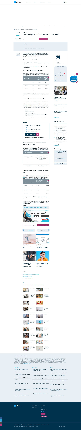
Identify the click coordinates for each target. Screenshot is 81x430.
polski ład (61, 362)
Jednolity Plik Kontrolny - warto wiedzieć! (57, 386)
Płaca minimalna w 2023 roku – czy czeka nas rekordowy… (32, 321)
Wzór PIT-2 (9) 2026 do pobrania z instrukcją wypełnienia (61, 131)
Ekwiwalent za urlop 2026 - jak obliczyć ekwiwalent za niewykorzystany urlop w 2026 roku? (61, 138)
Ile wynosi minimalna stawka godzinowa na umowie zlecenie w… (46, 341)
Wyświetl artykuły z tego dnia (58, 80)
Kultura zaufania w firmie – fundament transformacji (40, 388)
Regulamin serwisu (23, 424)
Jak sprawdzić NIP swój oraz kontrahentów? (21, 369)
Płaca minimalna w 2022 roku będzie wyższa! (32, 328)
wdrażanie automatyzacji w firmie (50, 360)
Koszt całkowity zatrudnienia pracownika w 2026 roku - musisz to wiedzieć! (35, 207)
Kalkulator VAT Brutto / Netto (61, 163)
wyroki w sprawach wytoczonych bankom (53, 362)
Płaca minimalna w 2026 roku (28, 278)
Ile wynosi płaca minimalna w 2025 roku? (46, 308)
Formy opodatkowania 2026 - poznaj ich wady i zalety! (23, 393)
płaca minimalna (26, 38)
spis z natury (28, 359)
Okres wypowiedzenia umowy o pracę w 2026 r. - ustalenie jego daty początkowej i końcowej (61, 127)
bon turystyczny (20, 363)
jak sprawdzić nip (16, 358)
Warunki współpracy (29, 424)
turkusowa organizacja (62, 359)
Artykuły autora (18, 39)
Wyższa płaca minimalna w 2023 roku (46, 315)
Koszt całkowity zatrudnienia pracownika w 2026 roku (41, 375)
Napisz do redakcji (44, 416)
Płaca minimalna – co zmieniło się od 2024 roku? (31, 274)
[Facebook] (1, 418)
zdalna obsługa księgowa (23, 362)
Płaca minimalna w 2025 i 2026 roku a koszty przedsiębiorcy (33, 284)
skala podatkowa (22, 359)
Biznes (15, 26)
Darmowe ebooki (42, 2)
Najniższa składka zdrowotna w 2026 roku (32, 347)
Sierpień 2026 (60, 66)
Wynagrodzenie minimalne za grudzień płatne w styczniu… (46, 347)
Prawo (37, 26)
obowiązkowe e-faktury (38, 362)
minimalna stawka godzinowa (43, 197)
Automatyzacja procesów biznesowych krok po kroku (41, 383)
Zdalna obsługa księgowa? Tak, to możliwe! (57, 384)
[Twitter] (1, 420)
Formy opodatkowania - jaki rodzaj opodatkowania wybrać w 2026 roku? (42, 265)
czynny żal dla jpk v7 (34, 359)
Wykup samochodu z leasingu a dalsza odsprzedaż (22, 374)
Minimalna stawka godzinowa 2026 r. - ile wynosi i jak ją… (46, 334)
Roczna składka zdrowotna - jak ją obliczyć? (21, 377)
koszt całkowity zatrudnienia (41, 359)
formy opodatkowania (55, 358)
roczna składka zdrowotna (38, 358)
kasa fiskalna (22, 358)
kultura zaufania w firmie (40, 360)
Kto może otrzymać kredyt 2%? (56, 393)
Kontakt (42, 407)
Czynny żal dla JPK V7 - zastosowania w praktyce (40, 373)
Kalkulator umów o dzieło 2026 (61, 161)
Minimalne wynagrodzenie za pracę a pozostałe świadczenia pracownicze (34, 48)
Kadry (44, 26)
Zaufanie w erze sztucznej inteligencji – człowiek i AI (40, 378)
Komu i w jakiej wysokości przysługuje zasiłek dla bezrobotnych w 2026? (61, 135)
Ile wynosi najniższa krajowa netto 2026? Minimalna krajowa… (32, 302)
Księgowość (23, 26)
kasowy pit (44, 358)
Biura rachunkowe (53, 26)
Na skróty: (25, 43)
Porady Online (28, 2)
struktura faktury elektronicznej (35, 361)
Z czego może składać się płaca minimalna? (30, 47)
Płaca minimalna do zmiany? (27, 276)
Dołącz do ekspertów (43, 409)
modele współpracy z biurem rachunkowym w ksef (22, 361)
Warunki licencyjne (43, 424)
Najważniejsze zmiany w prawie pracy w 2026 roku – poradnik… (33, 334)
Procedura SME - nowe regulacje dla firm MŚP (58, 375)
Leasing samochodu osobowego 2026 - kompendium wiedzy (27, 265)
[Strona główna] (14, 29)
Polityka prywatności (16, 424)
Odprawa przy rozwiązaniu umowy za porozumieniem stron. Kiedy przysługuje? (61, 143)
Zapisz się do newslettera (43, 38)
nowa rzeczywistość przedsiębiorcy (61, 360)
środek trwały (49, 358)
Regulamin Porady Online (36, 424)
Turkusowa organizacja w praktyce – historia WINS (40, 380)
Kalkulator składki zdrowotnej (61, 158)
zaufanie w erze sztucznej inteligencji (52, 359)
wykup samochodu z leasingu (29, 358)
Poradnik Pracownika (34, 407)
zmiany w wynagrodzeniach (50, 361)
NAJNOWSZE (55, 95)
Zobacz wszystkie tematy (27, 363)
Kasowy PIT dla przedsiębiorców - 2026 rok (21, 383)
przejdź (73, 80)
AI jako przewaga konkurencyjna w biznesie (39, 385)
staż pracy (35, 66)
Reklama (35, 2)
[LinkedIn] (1, 421)
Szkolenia (49, 2)
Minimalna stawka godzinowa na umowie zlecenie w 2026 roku (46, 328)
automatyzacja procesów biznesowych (20, 360)
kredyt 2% (44, 362)
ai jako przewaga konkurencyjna (31, 360)
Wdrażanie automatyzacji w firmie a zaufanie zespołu (41, 391)
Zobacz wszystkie (56, 117)
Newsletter (43, 413)
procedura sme (43, 361)
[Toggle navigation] (66, 2)
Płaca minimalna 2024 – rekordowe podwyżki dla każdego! (33, 315)
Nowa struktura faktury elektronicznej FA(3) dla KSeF (59, 373)
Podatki (31, 26)
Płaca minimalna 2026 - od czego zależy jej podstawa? (32, 295)
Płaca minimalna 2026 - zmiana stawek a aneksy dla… (46, 289)
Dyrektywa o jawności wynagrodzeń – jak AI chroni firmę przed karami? (60, 99)
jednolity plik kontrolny (31, 362)
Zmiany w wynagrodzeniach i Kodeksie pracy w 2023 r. (59, 378)
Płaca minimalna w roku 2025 (28, 44)
